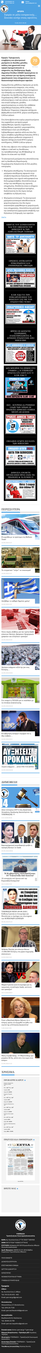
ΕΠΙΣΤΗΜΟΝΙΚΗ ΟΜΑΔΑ (9, 1265)
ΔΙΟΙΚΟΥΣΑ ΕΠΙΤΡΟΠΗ (9, 1261)
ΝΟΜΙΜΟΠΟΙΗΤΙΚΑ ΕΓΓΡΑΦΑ (11, 1276)
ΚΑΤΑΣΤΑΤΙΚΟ (6, 1273)
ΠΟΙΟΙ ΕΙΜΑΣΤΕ (6, 1258)
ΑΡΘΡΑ (20, 11)
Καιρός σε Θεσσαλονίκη (9, 1103)
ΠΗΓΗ (3, 217)
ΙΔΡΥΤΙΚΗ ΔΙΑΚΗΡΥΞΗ (8, 1269)
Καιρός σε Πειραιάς (8, 1094)
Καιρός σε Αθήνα (7, 1084)
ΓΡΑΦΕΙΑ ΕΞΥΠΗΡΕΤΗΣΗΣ (10, 1280)
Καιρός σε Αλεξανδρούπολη (9, 1123)
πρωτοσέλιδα (20, 1181)
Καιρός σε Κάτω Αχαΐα (8, 1113)
